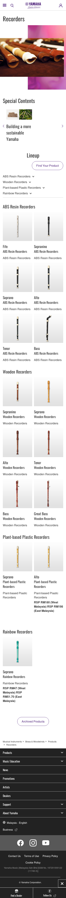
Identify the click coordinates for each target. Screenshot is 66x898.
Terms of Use (31, 856)
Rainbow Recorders (15, 193)
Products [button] (7, 753)
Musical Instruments (12, 741)
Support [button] (7, 804)
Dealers (7, 796)
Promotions (9, 778)
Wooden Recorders (15, 182)
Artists (6, 787)
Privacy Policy (50, 856)
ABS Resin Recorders (16, 176)
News (5, 770)
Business (8, 829)
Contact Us (14, 856)
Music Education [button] (11, 761)
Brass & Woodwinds (35, 741)
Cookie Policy (33, 862)
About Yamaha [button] (10, 813)
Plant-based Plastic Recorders (22, 188)
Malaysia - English (17, 822)
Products (52, 741)
